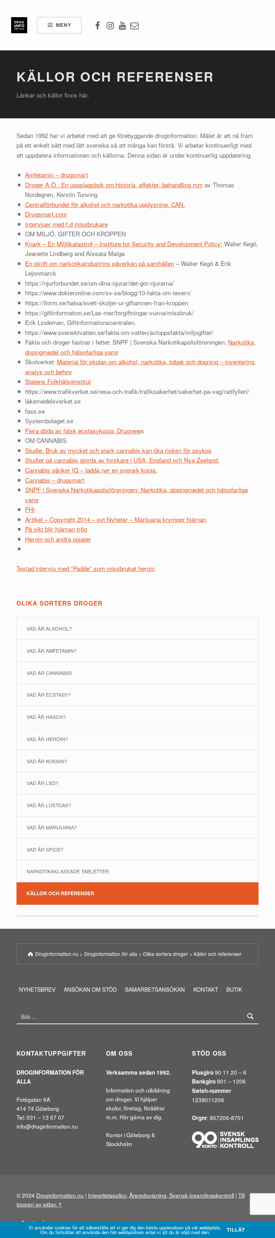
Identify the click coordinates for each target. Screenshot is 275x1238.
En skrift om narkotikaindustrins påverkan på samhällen (99, 263)
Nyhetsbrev (37, 989)
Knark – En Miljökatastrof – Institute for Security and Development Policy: (123, 243)
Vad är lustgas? (48, 805)
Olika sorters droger (59, 603)
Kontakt (205, 989)
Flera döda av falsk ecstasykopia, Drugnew (83, 430)
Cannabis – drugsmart (55, 479)
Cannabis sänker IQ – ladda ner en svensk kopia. (91, 469)
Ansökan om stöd (90, 989)
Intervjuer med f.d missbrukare (66, 224)
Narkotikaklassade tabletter (67, 871)
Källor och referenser (60, 893)
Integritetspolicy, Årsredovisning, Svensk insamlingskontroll (161, 1195)
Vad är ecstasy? (48, 694)
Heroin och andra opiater (58, 538)
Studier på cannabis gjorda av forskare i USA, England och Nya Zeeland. (122, 459)
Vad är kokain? (46, 761)
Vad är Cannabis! (49, 672)
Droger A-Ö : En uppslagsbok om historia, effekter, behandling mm (114, 184)
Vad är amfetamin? (51, 650)
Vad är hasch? (46, 716)
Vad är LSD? (42, 782)
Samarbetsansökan (155, 989)
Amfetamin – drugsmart (56, 174)
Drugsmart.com (46, 213)
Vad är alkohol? (49, 628)
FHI (30, 509)
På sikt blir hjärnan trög (56, 528)
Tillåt (236, 1229)
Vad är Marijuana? (51, 827)
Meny (63, 24)
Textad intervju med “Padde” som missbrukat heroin (85, 568)
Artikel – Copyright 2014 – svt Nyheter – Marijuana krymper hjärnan (115, 519)
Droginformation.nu (60, 1195)
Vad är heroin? (47, 739)
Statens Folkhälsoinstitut (58, 381)
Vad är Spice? (44, 849)
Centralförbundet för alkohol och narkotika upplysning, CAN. (105, 204)
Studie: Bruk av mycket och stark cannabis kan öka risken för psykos (118, 450)
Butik (234, 989)
